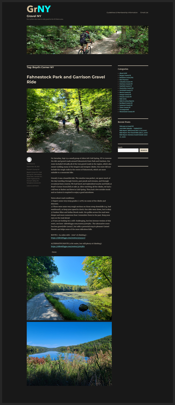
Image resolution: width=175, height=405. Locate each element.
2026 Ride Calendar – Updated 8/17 (131, 128)
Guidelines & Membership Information (122, 13)
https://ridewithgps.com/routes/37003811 (68, 246)
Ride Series (123, 99)
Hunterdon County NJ (126, 88)
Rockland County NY (126, 103)
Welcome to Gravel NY (127, 126)
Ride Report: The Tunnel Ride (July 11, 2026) (134, 133)
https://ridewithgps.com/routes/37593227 (68, 238)
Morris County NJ (125, 92)
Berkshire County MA (126, 77)
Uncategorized (124, 109)
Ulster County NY (125, 107)
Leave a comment (33, 186)
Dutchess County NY (126, 84)
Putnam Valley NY (33, 181)
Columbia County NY (126, 82)
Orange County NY (125, 95)
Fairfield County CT (126, 86)
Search (120, 147)
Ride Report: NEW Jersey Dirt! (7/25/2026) (133, 130)
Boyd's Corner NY (32, 172)
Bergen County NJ (125, 75)
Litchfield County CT (126, 90)
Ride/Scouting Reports (127, 101)
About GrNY (123, 73)
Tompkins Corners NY (34, 183)
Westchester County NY (127, 112)
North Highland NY (33, 178)
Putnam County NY (33, 169)
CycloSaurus (31, 164)
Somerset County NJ (126, 105)
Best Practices (124, 80)
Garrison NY (38, 176)
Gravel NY (34, 16)
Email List (144, 13)
